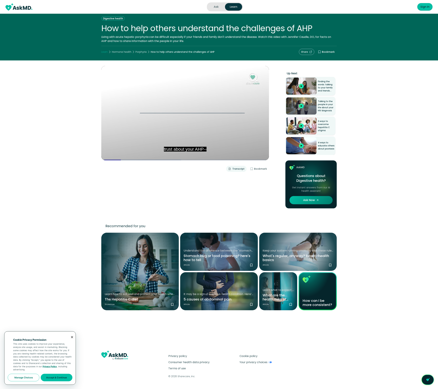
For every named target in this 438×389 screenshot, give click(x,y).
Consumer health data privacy (189, 362)
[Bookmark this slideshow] (172, 304)
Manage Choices (23, 377)
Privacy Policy (50, 366)
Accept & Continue (56, 377)
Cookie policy (248, 356)
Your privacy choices (253, 362)
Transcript (238, 169)
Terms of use (177, 368)
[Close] (72, 337)
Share (304, 52)
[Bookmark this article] (251, 265)
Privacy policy (177, 356)
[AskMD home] (18, 7)
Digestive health (113, 18)
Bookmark (328, 52)
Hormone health (121, 52)
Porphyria (141, 52)
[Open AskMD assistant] (428, 380)
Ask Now (309, 200)
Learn (104, 52)
